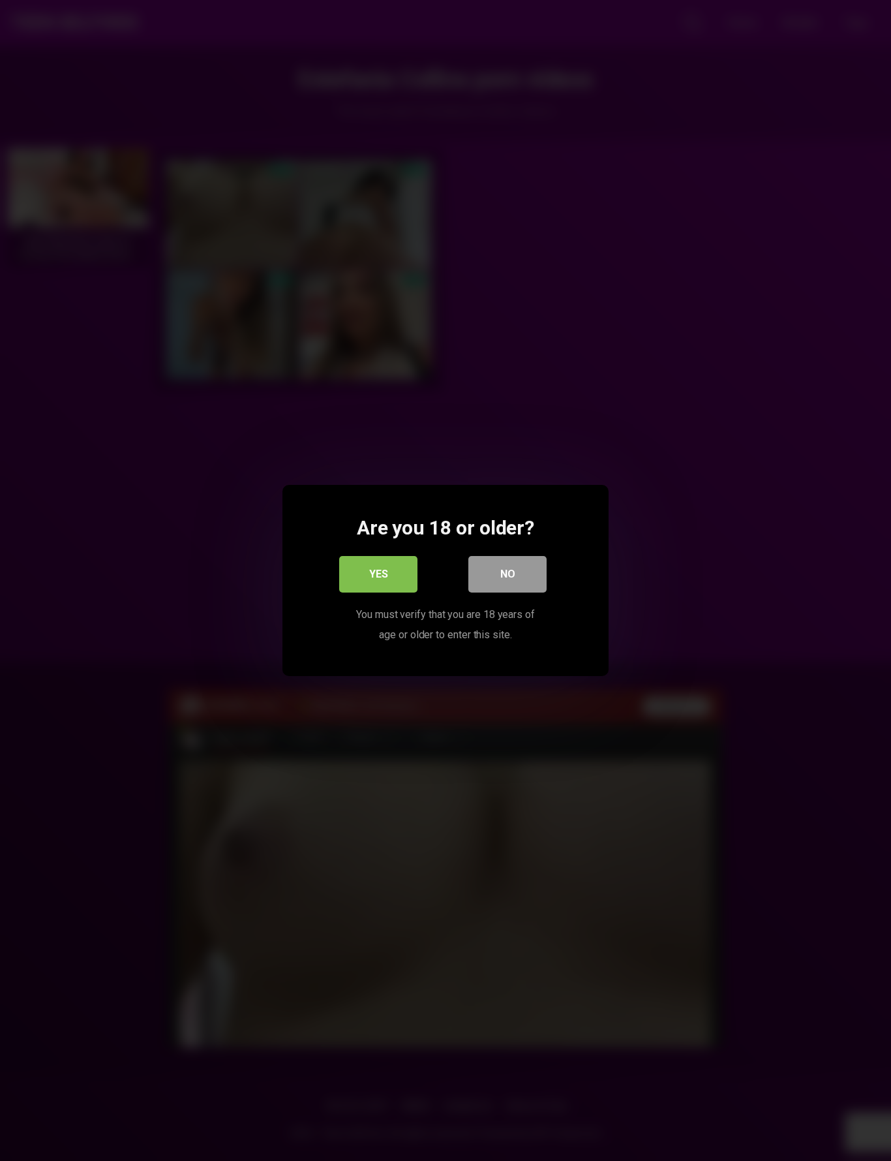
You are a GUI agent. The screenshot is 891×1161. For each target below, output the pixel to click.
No (507, 574)
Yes (378, 574)
